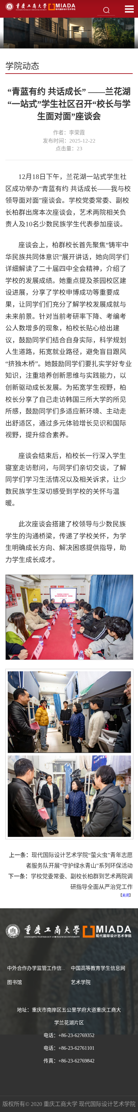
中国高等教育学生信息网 (98, 968)
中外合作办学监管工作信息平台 (41, 968)
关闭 (125, 895)
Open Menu (129, 9)
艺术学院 (81, 982)
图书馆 (14, 982)
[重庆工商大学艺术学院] (40, 6)
